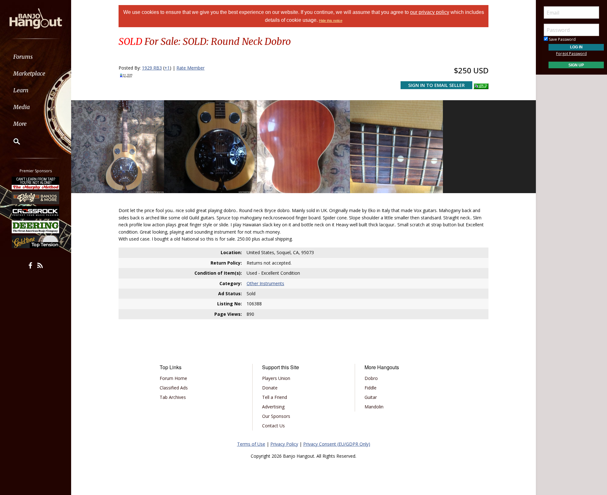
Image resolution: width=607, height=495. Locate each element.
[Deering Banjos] (36, 227)
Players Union (276, 378)
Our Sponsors (276, 416)
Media (21, 107)
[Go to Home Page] (35, 18)
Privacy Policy (284, 444)
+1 (167, 68)
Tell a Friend (274, 397)
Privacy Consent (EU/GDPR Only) (336, 444)
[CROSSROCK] (36, 212)
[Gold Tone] (36, 242)
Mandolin (374, 407)
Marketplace (29, 73)
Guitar (371, 397)
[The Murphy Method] (36, 183)
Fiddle (371, 388)
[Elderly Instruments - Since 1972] (36, 197)
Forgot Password (571, 53)
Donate (270, 388)
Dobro (371, 378)
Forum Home (173, 378)
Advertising (273, 407)
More (20, 123)
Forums (23, 56)
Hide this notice (330, 20)
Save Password (562, 39)
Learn (20, 90)
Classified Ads (174, 388)
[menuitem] (35, 56)
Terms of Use (251, 444)
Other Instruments (265, 283)
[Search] (12, 141)
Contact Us (273, 426)
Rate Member (190, 68)
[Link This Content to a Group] (481, 84)
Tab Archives (173, 397)
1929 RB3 (152, 68)
